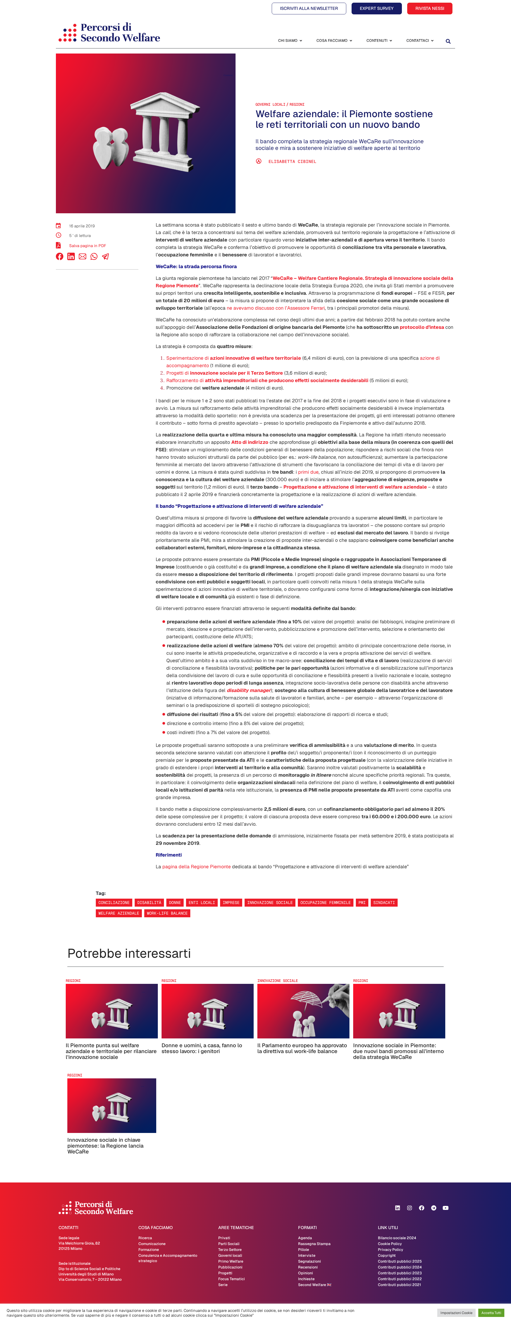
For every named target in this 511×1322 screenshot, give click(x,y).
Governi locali (270, 104)
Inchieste (306, 1278)
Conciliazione (114, 902)
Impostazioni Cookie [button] (456, 1313)
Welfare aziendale (118, 913)
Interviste (306, 1255)
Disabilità (149, 902)
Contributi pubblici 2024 (400, 1267)
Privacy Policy (390, 1249)
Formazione (148, 1249)
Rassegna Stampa (314, 1243)
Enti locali (202, 902)
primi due (308, 472)
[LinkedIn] (71, 258)
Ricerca (145, 1237)
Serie (223, 1284)
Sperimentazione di (233, 358)
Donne (175, 902)
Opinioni (305, 1273)
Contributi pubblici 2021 (399, 1284)
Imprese (231, 902)
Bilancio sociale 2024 (397, 1237)
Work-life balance (167, 913)
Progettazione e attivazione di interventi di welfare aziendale (355, 487)
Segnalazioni (309, 1261)
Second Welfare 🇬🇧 (314, 1284)
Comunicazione (152, 1243)
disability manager (249, 690)
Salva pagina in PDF (87, 245)
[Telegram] (433, 1208)
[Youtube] (445, 1208)
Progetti (225, 1273)
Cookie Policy (390, 1243)
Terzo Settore (230, 1249)
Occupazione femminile (325, 902)
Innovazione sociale (270, 902)
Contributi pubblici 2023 (400, 1273)
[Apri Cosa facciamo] (351, 40)
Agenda (305, 1237)
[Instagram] (409, 1208)
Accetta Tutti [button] (491, 1313)
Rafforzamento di (267, 380)
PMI (362, 902)
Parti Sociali (229, 1243)
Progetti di (224, 373)
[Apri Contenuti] (391, 40)
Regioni (297, 104)
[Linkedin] (397, 1208)
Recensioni (308, 1267)
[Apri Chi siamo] (301, 40)
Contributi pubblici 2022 (400, 1278)
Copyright (387, 1255)
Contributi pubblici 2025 (400, 1261)
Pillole (303, 1249)
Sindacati (384, 902)
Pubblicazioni (230, 1267)
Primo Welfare (230, 1261)
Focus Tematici (231, 1278)
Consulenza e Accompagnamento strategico (167, 1258)
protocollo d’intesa (422, 327)
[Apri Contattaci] (432, 40)
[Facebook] (59, 258)
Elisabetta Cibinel (292, 161)
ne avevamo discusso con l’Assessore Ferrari (276, 308)
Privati (224, 1237)
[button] (448, 41)
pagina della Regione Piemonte (196, 866)
